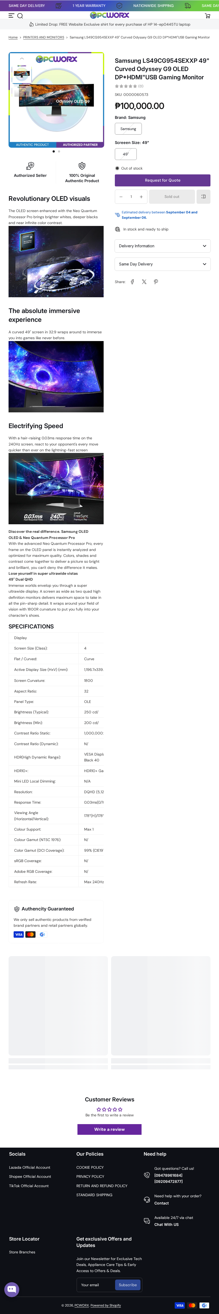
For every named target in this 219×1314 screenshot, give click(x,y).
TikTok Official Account (29, 1185)
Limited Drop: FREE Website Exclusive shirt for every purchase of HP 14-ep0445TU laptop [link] (112, 24)
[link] (132, 282)
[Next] (22, 102)
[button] (20, 15)
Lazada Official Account (29, 1167)
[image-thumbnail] (22, 75)
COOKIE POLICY (90, 1167)
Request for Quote (163, 180)
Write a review (109, 1129)
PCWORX (82, 1305)
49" (126, 154)
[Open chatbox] (11, 1289)
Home (13, 37)
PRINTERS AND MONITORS (43, 37)
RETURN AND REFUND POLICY (101, 1185)
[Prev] (22, 58)
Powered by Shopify (106, 1305)
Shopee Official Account (30, 1176)
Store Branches (22, 1252)
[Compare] (203, 197)
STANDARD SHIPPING (94, 1194)
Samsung (128, 128)
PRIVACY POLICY (90, 1176)
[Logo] (109, 15)
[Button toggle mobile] (12, 15)
